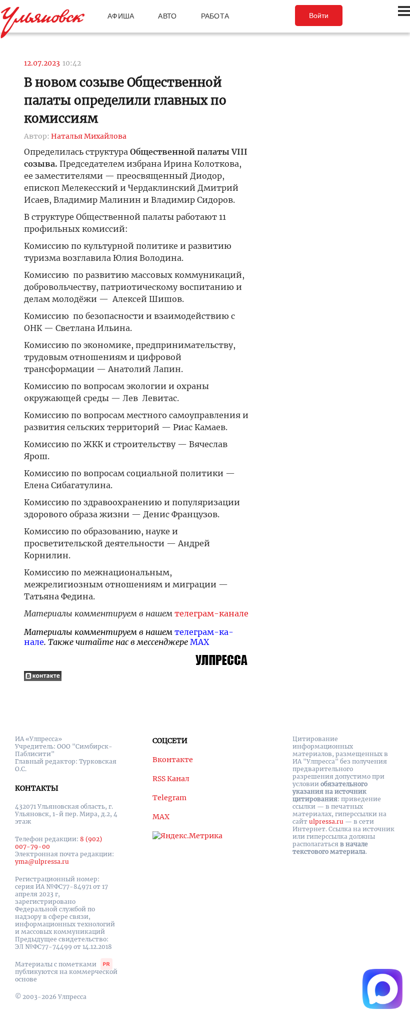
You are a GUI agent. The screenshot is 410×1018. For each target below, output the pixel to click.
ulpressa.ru (326, 821)
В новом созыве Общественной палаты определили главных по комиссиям (125, 100)
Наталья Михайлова (88, 136)
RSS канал (171, 778)
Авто (167, 16)
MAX (199, 642)
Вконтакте (172, 759)
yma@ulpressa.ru (42, 861)
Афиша (121, 16)
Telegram (169, 797)
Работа (215, 16)
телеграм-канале (211, 613)
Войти (318, 16)
